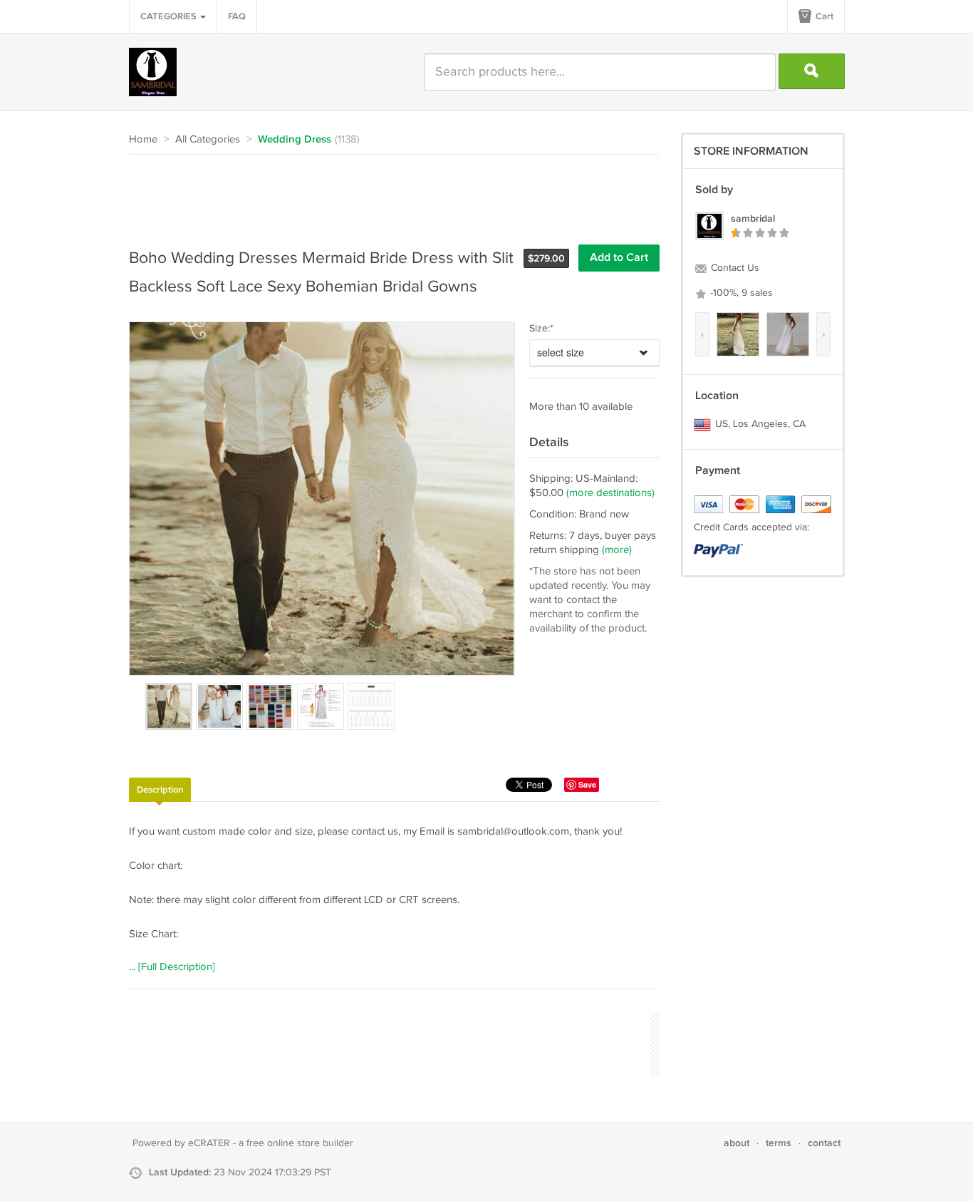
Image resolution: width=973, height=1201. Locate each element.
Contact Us (733, 268)
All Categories (207, 139)
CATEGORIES (169, 16)
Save (587, 784)
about (736, 1143)
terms (778, 1143)
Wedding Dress (294, 139)
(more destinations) (610, 493)
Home (143, 139)
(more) (617, 550)
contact (824, 1143)
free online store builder (299, 1143)
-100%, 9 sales (740, 293)
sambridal (753, 218)
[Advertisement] (388, 194)
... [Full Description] (172, 967)
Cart (823, 16)
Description (160, 789)
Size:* (541, 328)
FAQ (237, 16)
